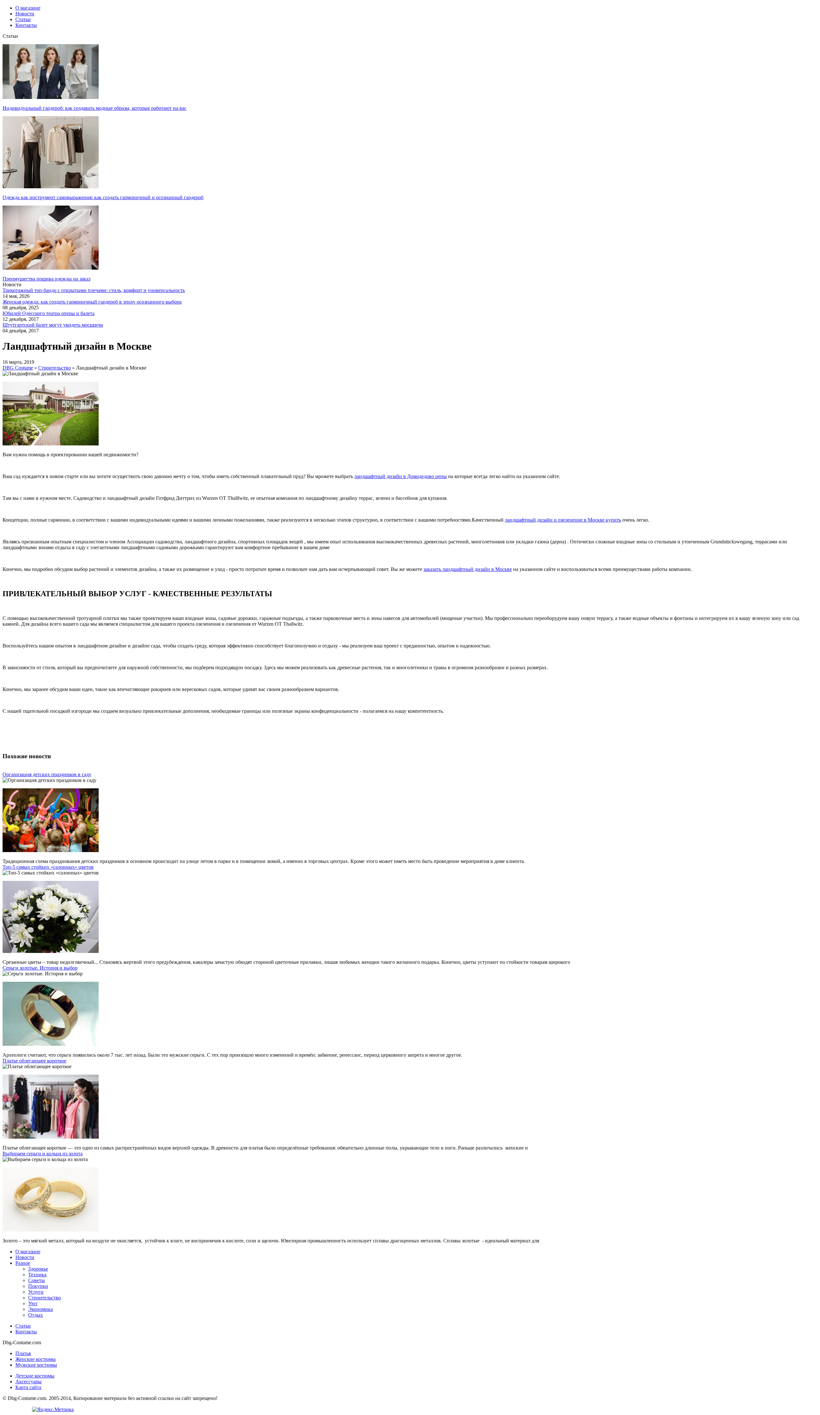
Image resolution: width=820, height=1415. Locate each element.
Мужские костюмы (36, 1365)
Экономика (40, 1309)
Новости (24, 1257)
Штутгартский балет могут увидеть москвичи (53, 325)
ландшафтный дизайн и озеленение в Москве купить (563, 520)
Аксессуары (28, 1381)
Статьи (23, 1326)
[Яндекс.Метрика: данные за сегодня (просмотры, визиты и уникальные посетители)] (53, 1409)
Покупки (38, 1286)
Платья (23, 1353)
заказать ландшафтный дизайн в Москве (467, 569)
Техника (37, 1274)
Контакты (26, 1331)
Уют (32, 1303)
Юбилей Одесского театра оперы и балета (48, 313)
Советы (36, 1280)
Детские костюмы (34, 1375)
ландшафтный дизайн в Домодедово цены (400, 476)
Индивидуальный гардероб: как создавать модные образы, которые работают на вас (94, 108)
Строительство (44, 1297)
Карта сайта (28, 1387)
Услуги (36, 1292)
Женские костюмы (35, 1359)
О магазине (27, 1251)
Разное (22, 1263)
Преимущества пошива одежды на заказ (46, 278)
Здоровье (38, 1269)
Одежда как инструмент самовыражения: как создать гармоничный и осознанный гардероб (103, 197)
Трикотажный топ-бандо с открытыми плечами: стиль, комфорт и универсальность (94, 290)
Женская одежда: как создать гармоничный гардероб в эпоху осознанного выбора (92, 302)
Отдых (35, 1315)
